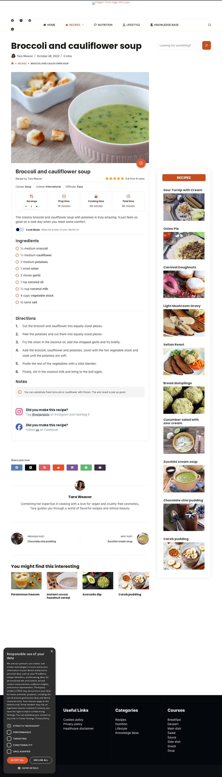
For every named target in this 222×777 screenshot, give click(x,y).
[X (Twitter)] (30, 468)
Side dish (174, 741)
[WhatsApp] (86, 468)
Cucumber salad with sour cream (181, 421)
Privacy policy (72, 724)
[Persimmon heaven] (26, 580)
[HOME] (12, 63)
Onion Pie (171, 228)
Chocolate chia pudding (183, 500)
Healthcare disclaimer (78, 728)
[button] (29, 768)
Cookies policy (73, 719)
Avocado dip (92, 594)
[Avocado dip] (98, 580)
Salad (172, 733)
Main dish (174, 728)
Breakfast (174, 719)
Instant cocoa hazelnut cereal (58, 596)
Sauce (172, 737)
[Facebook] (12, 20)
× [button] (51, 651)
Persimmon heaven (25, 594)
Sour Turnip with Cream (182, 190)
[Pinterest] (29, 20)
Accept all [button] (17, 760)
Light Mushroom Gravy (181, 306)
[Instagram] (21, 20)
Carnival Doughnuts (179, 267)
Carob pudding (129, 594)
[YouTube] (12, 29)
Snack (172, 746)
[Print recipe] (141, 163)
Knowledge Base (166, 24)
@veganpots (40, 414)
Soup (171, 750)
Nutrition (105, 24)
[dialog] (29, 711)
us (37, 429)
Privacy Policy (42, 718)
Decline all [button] (41, 760)
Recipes (74, 24)
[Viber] (72, 468)
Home (51, 24)
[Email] (100, 468)
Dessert (173, 724)
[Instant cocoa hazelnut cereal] (62, 580)
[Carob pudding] (133, 580)
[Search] (209, 25)
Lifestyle (133, 24)
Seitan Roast (173, 344)
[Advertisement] (80, 642)
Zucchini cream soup (180, 461)
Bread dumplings (177, 383)
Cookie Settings (27, 718)
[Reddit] (58, 468)
